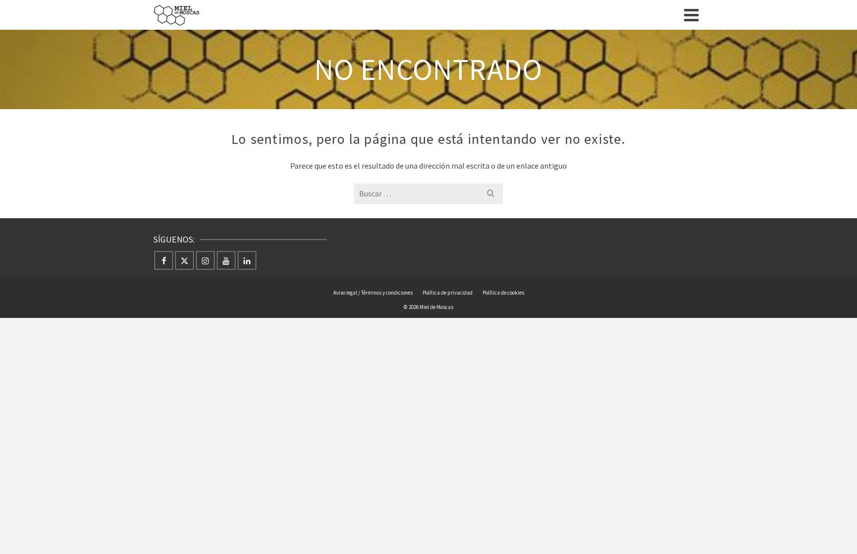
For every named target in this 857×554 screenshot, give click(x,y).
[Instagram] (205, 260)
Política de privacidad (448, 292)
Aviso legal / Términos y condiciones (373, 292)
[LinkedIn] (247, 260)
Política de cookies (503, 292)
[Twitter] (184, 260)
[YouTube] (226, 260)
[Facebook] (163, 260)
